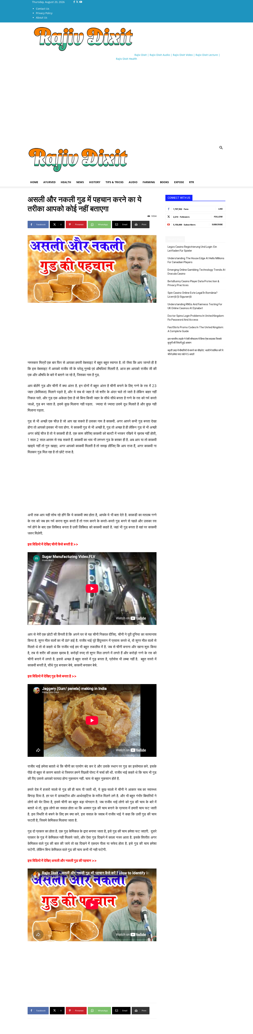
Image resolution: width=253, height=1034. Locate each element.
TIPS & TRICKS (115, 182)
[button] (221, 148)
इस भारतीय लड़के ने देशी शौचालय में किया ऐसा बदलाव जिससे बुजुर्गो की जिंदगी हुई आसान (195, 340)
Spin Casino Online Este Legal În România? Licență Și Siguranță (192, 294)
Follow (218, 216)
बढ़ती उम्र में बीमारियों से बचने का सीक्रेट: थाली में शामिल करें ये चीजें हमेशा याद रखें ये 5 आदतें (195, 352)
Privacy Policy (44, 13)
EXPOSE (179, 182)
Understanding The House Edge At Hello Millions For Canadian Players (196, 260)
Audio (133, 182)
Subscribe (217, 224)
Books (164, 182)
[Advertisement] (95, 74)
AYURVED (49, 182)
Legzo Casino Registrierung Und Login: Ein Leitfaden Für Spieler (192, 248)
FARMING (149, 182)
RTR (191, 182)
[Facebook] (75, 2)
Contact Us (42, 8)
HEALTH (66, 182)
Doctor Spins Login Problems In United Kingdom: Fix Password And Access (196, 317)
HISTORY (94, 182)
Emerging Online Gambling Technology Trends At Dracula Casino (196, 271)
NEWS (80, 182)
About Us (41, 17)
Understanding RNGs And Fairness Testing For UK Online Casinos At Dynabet (195, 306)
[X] (77, 2)
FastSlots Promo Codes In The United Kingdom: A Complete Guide (196, 329)
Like (220, 208)
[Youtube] (80, 2)
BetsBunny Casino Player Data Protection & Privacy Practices (193, 283)
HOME (34, 182)
